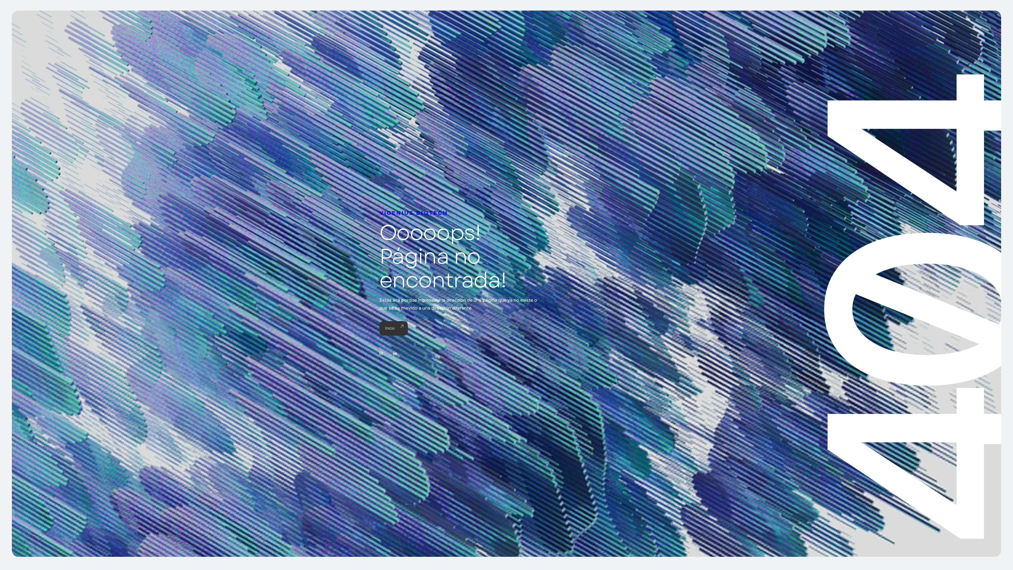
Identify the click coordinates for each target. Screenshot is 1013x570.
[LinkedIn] (395, 353)
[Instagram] (381, 353)
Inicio (390, 328)
